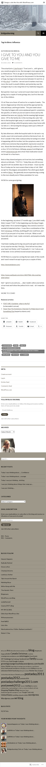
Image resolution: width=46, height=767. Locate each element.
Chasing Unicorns (7, 571)
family (33, 658)
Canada (14, 653)
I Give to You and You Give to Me (20, 57)
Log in (3, 378)
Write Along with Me (8, 586)
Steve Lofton (5, 567)
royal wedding (13, 688)
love (10, 670)
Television (22, 690)
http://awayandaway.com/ (10, 265)
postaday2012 (10, 678)
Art (5, 650)
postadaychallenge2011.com (19, 681)
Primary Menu (43, 33)
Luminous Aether (7, 575)
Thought (24, 692)
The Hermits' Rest (7, 590)
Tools (28, 692)
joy (24, 668)
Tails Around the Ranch (9, 578)
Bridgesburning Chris (14, 749)
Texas (27, 690)
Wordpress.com (7, 698)
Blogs (10, 51)
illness (10, 172)
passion (22, 674)
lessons (38, 668)
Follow (5, 414)
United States (6, 695)
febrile (20, 115)
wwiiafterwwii (5, 602)
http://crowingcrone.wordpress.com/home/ (26, 666)
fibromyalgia (39, 659)
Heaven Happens (7, 559)
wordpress (33, 694)
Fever (16, 345)
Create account (6, 374)
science (26, 688)
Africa (2, 650)
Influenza (6, 354)
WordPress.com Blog (8, 598)
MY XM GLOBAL (6, 610)
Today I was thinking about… (29, 724)
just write (27, 668)
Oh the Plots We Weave (8, 674)
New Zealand (39, 671)
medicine (15, 354)
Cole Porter (17, 68)
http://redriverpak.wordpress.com (12, 668)
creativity (30, 654)
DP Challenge (6, 659)
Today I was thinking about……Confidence (15, 472)
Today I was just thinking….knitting (12, 480)
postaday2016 (24, 678)
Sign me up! (6, 525)
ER (31, 146)
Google (15, 661)
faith (27, 659)
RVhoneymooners (7, 617)
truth (32, 692)
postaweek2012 (10, 685)
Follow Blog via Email (10, 400)
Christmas (8, 231)
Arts (8, 650)
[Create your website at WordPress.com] (23, 2)
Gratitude (21, 661)
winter (26, 695)
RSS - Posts (5, 536)
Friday (7, 661)
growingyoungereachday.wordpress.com (19, 663)
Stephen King (13, 690)
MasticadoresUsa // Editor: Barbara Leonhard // (16, 629)
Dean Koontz (33, 656)
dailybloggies (24, 656)
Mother (31, 671)
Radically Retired (6, 563)
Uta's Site (4, 625)
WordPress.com (6, 390)
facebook (22, 659)
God (10, 661)
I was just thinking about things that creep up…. (17, 484)
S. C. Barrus (24, 354)
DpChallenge (15, 659)
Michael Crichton (24, 670)
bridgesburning (7, 33)
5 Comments (18, 63)
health (23, 345)
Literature (4, 671)
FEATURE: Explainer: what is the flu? (16, 303)
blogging (3, 654)
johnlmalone (11, 743)
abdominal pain (11, 152)
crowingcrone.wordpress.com (10, 656)
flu (8, 79)
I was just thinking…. (8, 488)
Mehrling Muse (6, 582)
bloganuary (38, 651)
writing (18, 698)
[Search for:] (23, 459)
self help (35, 688)
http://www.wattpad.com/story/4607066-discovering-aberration (21, 351)
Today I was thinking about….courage (13, 476)
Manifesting (15, 671)
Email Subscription (9, 509)
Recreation (34, 686)
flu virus (7, 81)
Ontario (17, 674)
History (3, 666)
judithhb (10, 730)
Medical (16, 51)
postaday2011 (34, 674)
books (8, 654)
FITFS (3, 661)
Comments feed (6, 386)
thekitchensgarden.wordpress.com (11, 692)
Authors (4, 51)
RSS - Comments (6, 538)
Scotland (30, 688)
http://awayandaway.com (11, 348)
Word (36, 223)
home (8, 666)
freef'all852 (5, 621)
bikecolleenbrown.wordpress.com (19, 650)
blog (31, 650)
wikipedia (21, 695)
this (23, 246)
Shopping (4, 690)
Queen (23, 686)
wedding (15, 695)
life (41, 668)
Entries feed (5, 382)
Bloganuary (5, 594)
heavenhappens (12, 724)
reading (28, 686)
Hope (12, 666)
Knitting (33, 668)
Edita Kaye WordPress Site (10, 614)
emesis (29, 149)
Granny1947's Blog (7, 606)
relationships (5, 688)
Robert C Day (5, 633)
